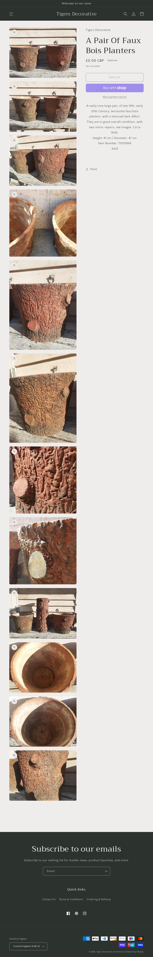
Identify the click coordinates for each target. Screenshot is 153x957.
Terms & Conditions (71, 899)
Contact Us (48, 899)
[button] (11, 14)
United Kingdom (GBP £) (26, 946)
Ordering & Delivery (99, 899)
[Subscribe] (106, 871)
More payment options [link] (115, 97)
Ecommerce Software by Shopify (128, 952)
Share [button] (93, 169)
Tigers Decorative (104, 952)
